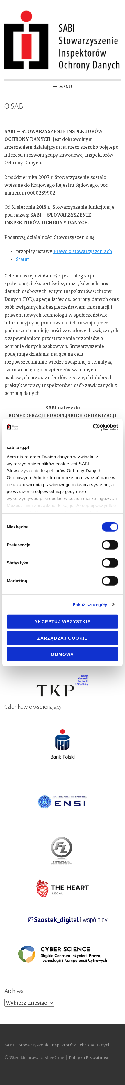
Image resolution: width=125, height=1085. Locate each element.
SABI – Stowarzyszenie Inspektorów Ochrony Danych (57, 1045)
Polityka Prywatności (89, 1057)
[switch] (110, 545)
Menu (65, 86)
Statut (22, 259)
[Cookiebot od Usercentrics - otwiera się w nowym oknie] (92, 427)
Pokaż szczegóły (90, 604)
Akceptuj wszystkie (62, 621)
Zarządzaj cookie (62, 637)
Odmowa (62, 654)
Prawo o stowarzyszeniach (82, 251)
